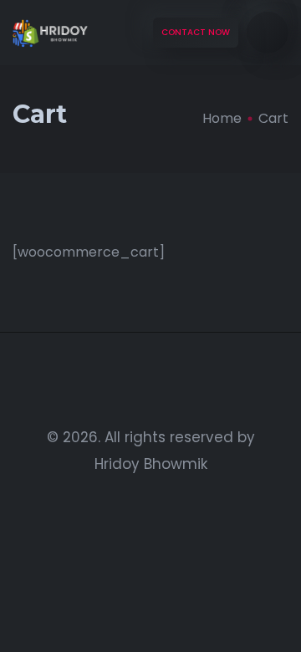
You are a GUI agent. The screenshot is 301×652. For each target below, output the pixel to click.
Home (222, 118)
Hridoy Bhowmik (150, 464)
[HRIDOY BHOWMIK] (50, 33)
